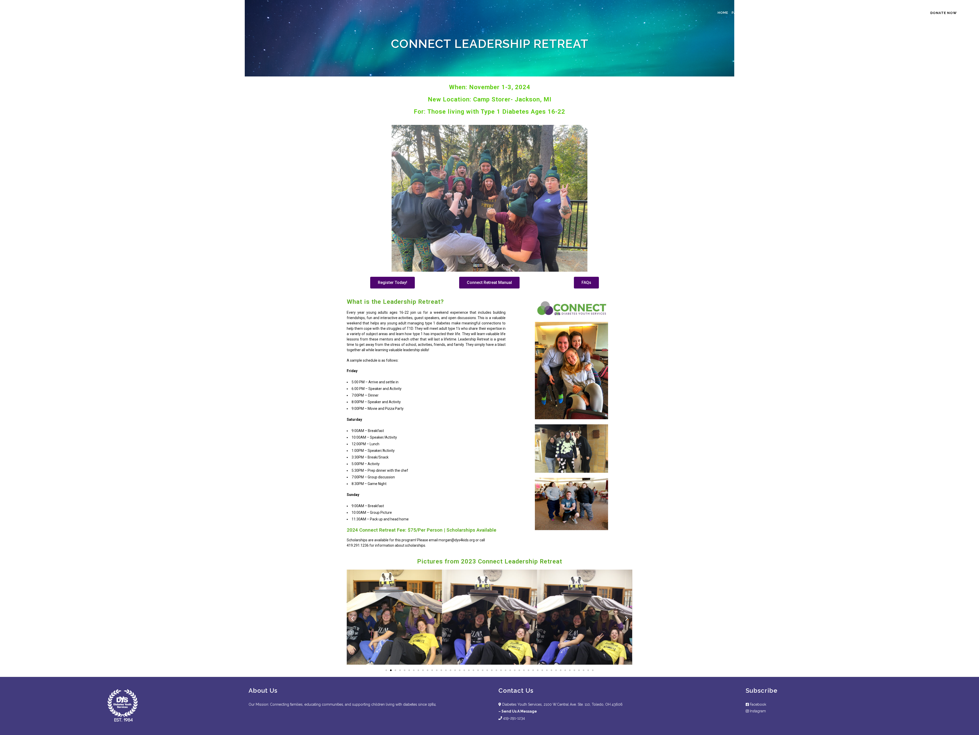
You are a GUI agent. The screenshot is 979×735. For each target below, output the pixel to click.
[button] (392, 282)
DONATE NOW (943, 13)
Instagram (758, 711)
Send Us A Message (519, 711)
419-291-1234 (513, 718)
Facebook (757, 704)
